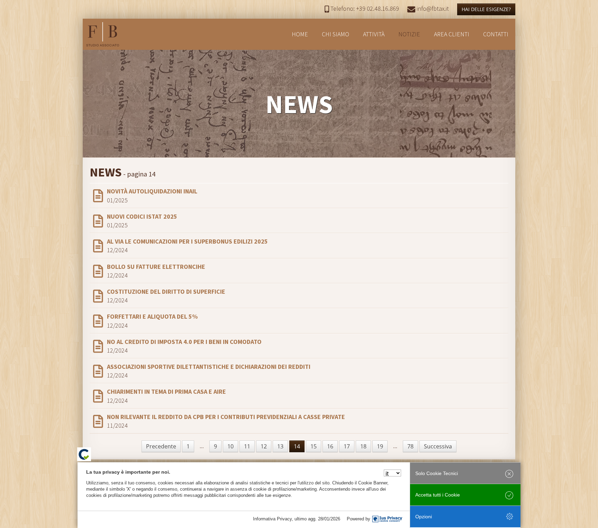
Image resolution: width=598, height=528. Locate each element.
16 (330, 446)
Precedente (161, 446)
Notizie (409, 34)
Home (300, 34)
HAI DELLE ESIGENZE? (486, 9)
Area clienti (451, 34)
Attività (373, 34)
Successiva (438, 446)
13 (280, 446)
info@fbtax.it (432, 8)
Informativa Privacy (272, 518)
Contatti (495, 34)
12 (264, 446)
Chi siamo (335, 34)
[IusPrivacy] (387, 519)
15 (313, 446)
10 (230, 446)
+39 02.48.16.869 (364, 8)
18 (363, 446)
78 (410, 446)
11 (247, 446)
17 (347, 446)
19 (380, 446)
